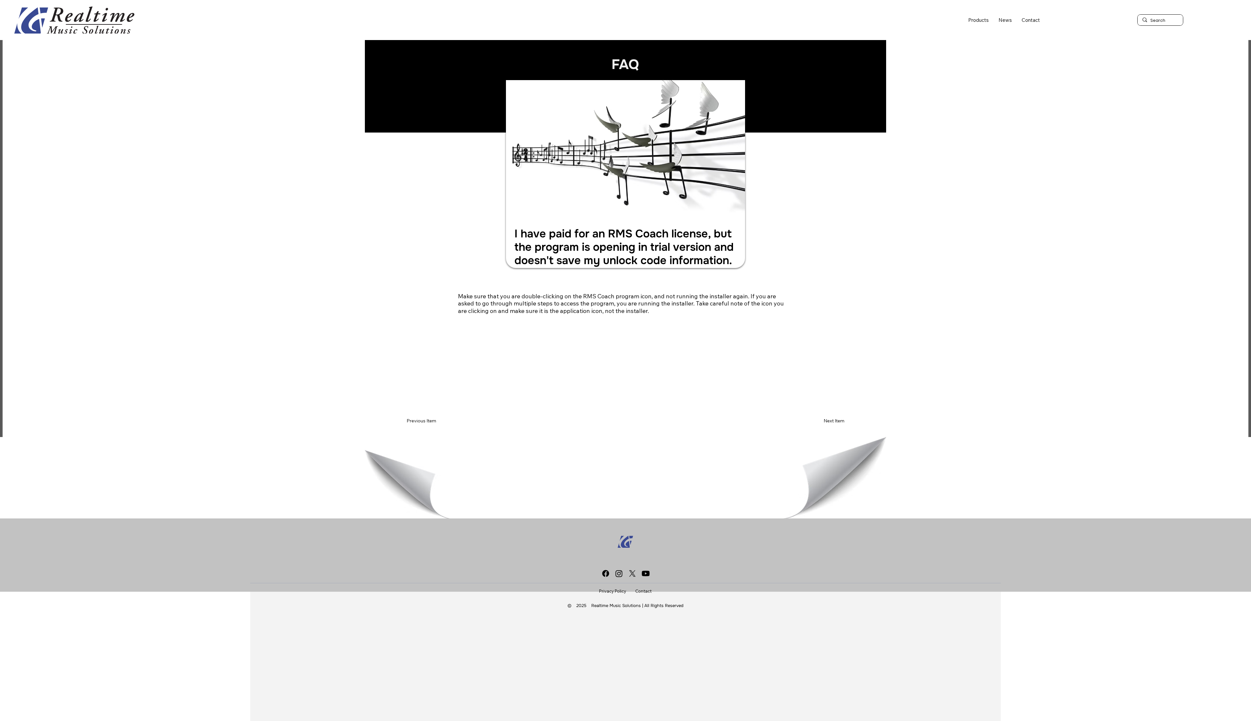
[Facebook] (605, 573)
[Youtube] (645, 573)
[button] (978, 20)
